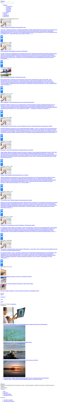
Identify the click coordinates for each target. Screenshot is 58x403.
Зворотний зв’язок (7, 395)
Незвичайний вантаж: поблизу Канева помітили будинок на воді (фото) (20, 360)
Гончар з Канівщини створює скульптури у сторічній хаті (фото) (16, 276)
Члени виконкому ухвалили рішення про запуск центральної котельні (17, 102)
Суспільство (9, 6)
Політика (8, 7)
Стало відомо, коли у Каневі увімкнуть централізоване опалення (16, 200)
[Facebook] (29, 36)
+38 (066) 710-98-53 (8, 400)
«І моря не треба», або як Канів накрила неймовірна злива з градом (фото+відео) (22, 379)
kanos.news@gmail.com (8, 401)
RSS (4, 391)
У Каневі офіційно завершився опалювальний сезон (13, 27)
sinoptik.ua (13, 304)
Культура (8, 10)
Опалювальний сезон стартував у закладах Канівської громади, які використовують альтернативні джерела (26, 126)
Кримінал (8, 11)
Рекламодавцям (7, 394)
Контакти (5, 392)
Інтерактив (6, 15)
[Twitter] (29, 38)
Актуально (6, 12)
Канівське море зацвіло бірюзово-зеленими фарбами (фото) (17, 342)
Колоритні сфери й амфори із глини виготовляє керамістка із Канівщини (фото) (20, 290)
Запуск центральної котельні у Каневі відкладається (13, 77)
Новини (5, 5)
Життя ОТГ (6, 16)
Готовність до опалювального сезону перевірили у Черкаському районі (18, 225)
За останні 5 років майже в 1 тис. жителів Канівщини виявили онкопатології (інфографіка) (25, 324)
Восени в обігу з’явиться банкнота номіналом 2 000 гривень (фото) (17, 283)
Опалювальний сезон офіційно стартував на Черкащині (14, 51)
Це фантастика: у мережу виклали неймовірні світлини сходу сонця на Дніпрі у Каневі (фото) (26, 378)
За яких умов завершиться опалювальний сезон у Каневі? (14, 175)
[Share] (29, 41)
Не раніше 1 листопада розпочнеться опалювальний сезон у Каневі (17, 149)
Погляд (5, 13)
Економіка (8, 8)
